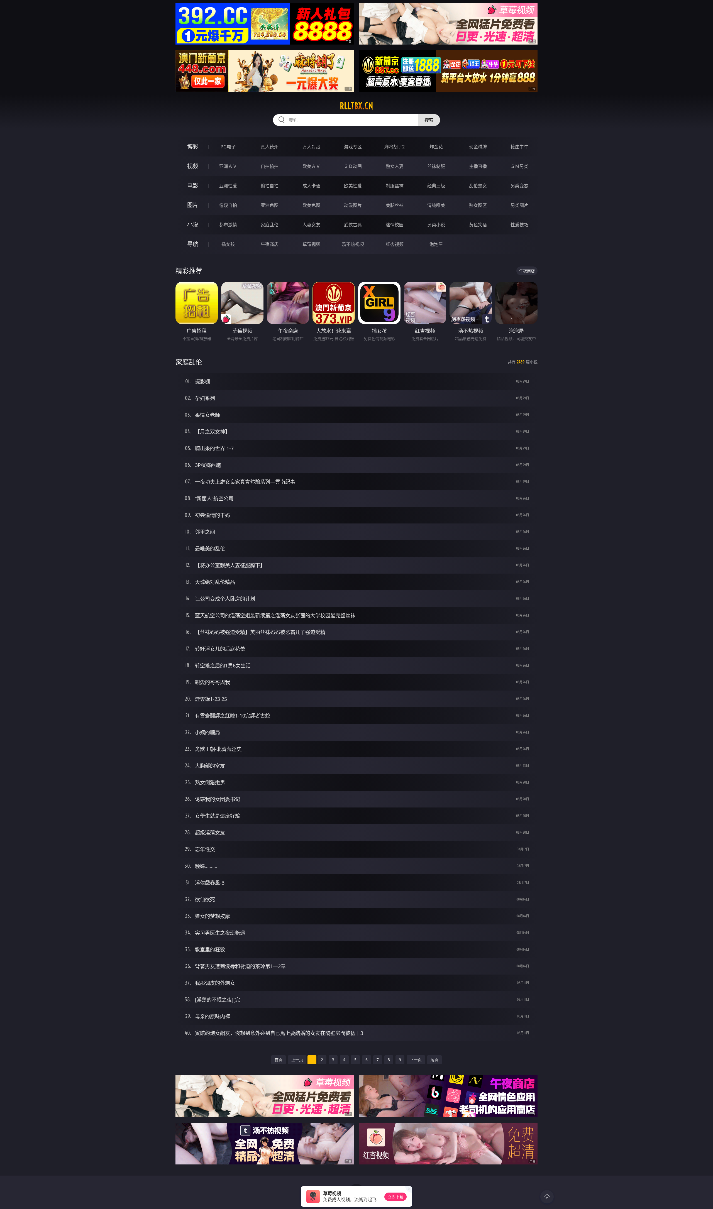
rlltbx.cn (356, 105)
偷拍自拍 (270, 186)
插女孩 (228, 244)
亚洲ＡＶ (228, 166)
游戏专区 (353, 147)
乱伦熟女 (478, 186)
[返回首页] (547, 1196)
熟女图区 (478, 205)
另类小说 (436, 225)
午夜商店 (270, 244)
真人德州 (270, 147)
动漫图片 (353, 205)
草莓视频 (311, 244)
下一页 (416, 1059)
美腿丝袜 (395, 205)
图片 (192, 205)
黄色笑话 (478, 225)
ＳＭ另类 (519, 166)
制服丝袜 (395, 186)
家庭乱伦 (270, 225)
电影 (192, 185)
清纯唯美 (436, 205)
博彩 (192, 146)
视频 (192, 166)
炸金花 (436, 147)
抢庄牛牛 (519, 147)
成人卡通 (311, 186)
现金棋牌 (478, 147)
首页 (278, 1059)
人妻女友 (311, 225)
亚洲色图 (270, 205)
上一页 (297, 1059)
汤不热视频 (353, 244)
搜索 (428, 120)
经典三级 (436, 186)
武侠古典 (353, 225)
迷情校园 (395, 225)
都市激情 (228, 225)
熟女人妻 (395, 166)
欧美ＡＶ (311, 166)
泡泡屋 (436, 244)
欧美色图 (311, 205)
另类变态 (519, 186)
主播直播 (478, 166)
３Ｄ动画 (353, 166)
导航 (192, 244)
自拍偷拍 (270, 166)
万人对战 (311, 147)
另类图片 (519, 205)
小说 (192, 224)
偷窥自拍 (228, 205)
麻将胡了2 (394, 147)
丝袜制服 (436, 166)
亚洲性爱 (228, 186)
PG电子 (228, 147)
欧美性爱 (353, 186)
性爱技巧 (519, 225)
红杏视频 (395, 244)
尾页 (434, 1059)
